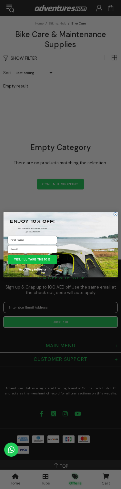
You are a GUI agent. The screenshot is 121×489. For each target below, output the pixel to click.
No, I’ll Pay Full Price (32, 269)
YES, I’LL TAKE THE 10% (32, 259)
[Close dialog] (115, 214)
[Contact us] (11, 450)
